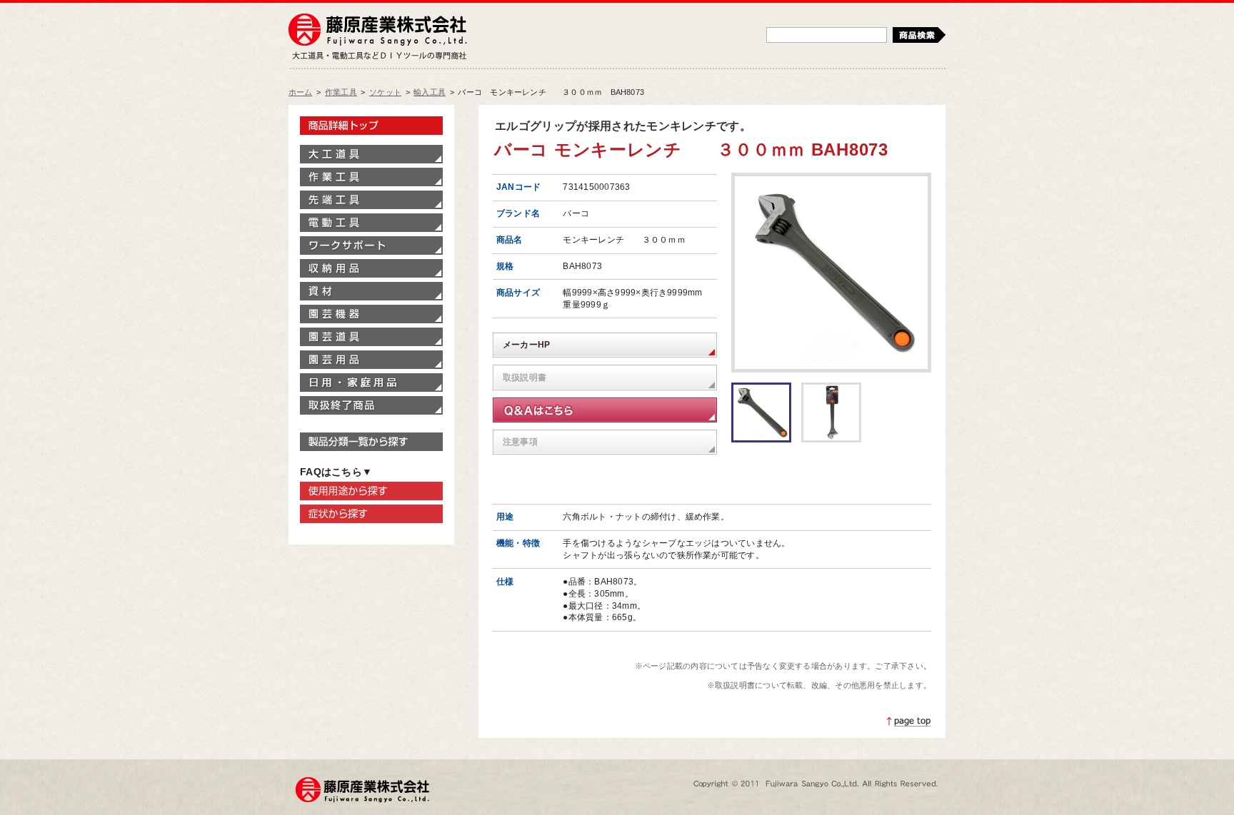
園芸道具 (371, 337)
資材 (371, 291)
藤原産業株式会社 (378, 31)
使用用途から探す (371, 491)
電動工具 (371, 222)
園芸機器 (371, 314)
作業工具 (341, 92)
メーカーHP (526, 345)
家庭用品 (371, 382)
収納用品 (371, 268)
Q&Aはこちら (605, 410)
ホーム (301, 92)
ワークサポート (371, 245)
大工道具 (371, 154)
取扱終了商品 (371, 405)
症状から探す (371, 514)
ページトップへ (909, 722)
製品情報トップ (371, 125)
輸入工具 (429, 92)
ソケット (385, 92)
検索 (919, 35)
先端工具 (371, 200)
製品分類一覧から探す (371, 441)
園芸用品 (371, 359)
